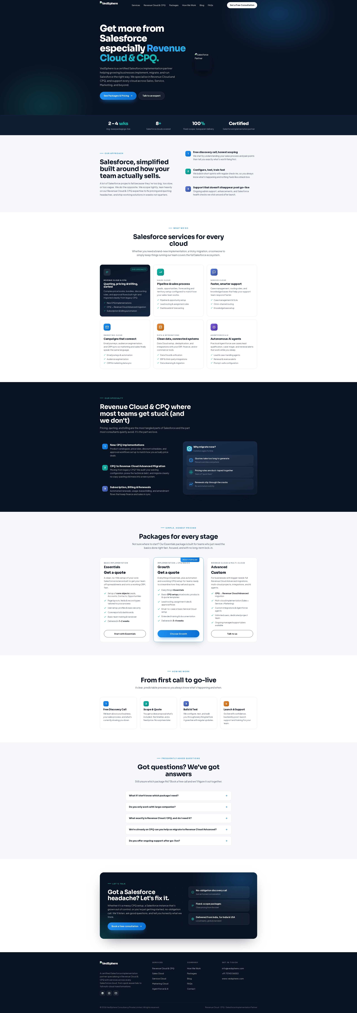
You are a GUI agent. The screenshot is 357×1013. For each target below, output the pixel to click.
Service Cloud (159, 978)
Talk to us (232, 633)
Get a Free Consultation (242, 5)
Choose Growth (178, 633)
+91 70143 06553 (230, 973)
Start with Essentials (125, 633)
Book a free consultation (125, 926)
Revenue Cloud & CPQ (155, 5)
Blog (202, 5)
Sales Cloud (158, 973)
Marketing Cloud (160, 983)
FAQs (210, 5)
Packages (173, 5)
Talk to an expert (152, 95)
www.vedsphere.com (233, 978)
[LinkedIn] (102, 993)
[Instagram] (109, 993)
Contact (191, 988)
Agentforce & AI (160, 988)
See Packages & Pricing (116, 95)
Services (136, 5)
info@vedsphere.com (233, 968)
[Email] (116, 993)
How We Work (189, 5)
